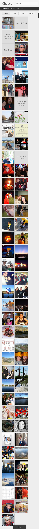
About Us (20, 8)
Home (13, 8)
